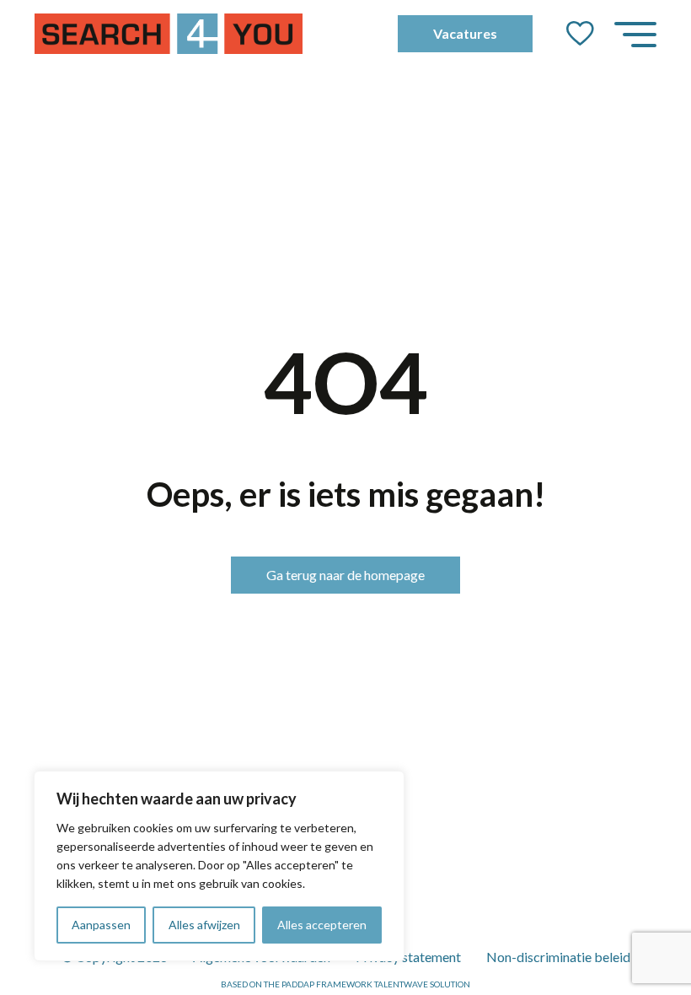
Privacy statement (408, 957)
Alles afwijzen (204, 924)
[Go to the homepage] (169, 33)
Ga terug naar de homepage (345, 575)
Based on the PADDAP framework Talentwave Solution (345, 984)
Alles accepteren (322, 924)
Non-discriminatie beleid (558, 957)
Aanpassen (101, 924)
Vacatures (465, 33)
